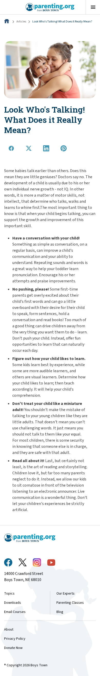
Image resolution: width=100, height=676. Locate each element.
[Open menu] (93, 7)
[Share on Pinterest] (63, 148)
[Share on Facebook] (11, 148)
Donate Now (13, 647)
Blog (59, 611)
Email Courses (15, 611)
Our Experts (65, 593)
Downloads (12, 602)
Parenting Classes (70, 602)
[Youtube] (51, 562)
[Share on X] (29, 148)
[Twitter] (22, 562)
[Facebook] (8, 562)
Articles (21, 21)
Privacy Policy (14, 638)
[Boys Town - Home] (50, 7)
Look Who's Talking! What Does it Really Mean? (62, 21)
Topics (9, 593)
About (8, 629)
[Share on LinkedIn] (46, 148)
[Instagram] (37, 562)
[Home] (7, 21)
